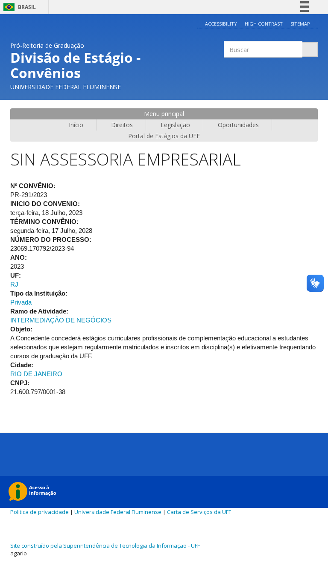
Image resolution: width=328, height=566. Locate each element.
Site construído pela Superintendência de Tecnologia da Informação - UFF (105, 545)
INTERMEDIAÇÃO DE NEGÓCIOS (60, 320)
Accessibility (221, 23)
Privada (21, 302)
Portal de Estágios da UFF (164, 136)
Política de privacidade (39, 512)
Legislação (175, 125)
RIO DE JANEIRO (36, 373)
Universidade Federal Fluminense (117, 512)
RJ (14, 284)
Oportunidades (238, 125)
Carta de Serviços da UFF (199, 512)
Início (76, 125)
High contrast (264, 23)
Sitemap (300, 23)
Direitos (122, 125)
